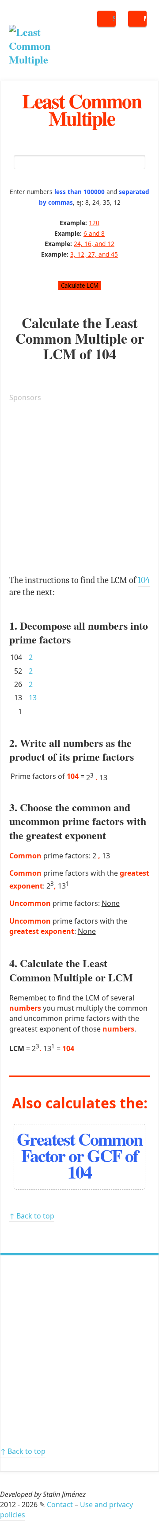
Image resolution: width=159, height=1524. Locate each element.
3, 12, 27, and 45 (94, 254)
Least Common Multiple (81, 109)
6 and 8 (94, 233)
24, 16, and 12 (94, 243)
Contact (60, 1504)
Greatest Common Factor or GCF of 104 (79, 1155)
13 (33, 697)
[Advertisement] (79, 490)
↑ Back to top (31, 1216)
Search (114, 19)
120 (94, 222)
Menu (145, 19)
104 (105, 353)
